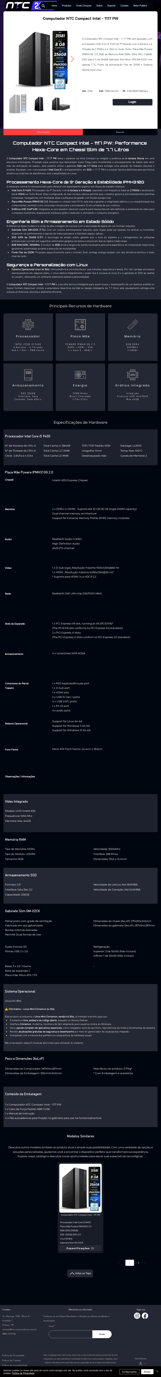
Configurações (129, 1371)
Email (51, 1326)
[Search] (43, 6)
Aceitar (147, 1371)
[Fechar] (157, 1371)
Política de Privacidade (23, 1373)
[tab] (43, 132)
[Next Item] (72, 59)
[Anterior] (119, 1263)
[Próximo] (145, 1263)
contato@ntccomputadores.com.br (19, 1329)
